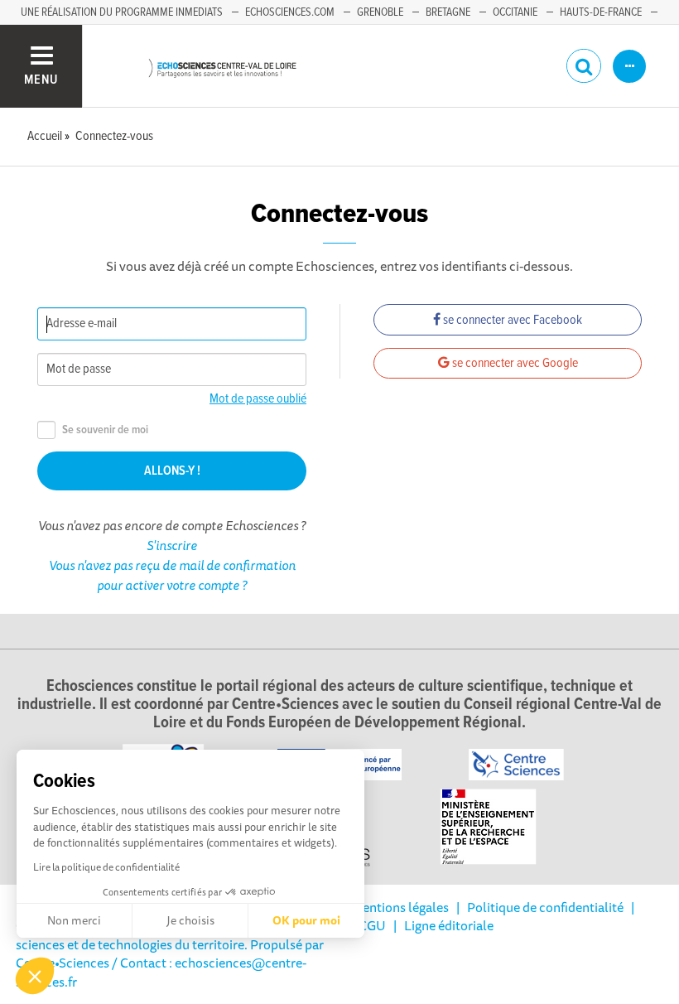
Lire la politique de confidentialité (106, 867)
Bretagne (448, 12)
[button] (35, 976)
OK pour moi (306, 920)
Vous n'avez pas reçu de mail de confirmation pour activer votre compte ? (172, 575)
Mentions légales (400, 907)
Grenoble (380, 12)
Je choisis (190, 920)
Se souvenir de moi (105, 430)
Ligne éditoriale (449, 925)
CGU (372, 925)
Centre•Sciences (62, 962)
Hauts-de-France (601, 12)
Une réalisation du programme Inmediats (122, 12)
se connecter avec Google (514, 363)
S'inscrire (172, 545)
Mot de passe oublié (257, 399)
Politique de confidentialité (545, 907)
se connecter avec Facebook (511, 320)
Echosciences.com (290, 12)
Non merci (74, 920)
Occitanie (515, 12)
